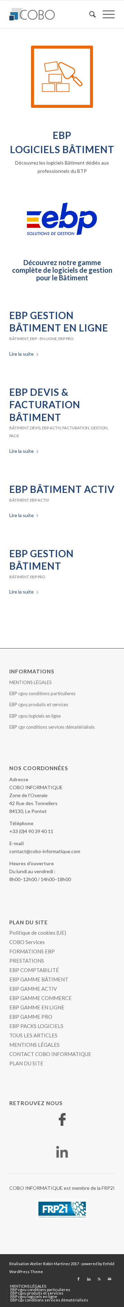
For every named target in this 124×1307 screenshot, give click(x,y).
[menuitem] (89, 14)
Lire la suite (21, 354)
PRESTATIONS (26, 961)
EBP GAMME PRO (30, 1017)
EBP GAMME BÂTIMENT (38, 979)
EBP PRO (65, 338)
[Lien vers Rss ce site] (99, 1279)
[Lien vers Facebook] (78, 1279)
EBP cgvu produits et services (38, 704)
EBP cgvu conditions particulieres (42, 693)
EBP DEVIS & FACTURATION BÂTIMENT (44, 404)
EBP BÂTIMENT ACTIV (62, 489)
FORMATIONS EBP (32, 951)
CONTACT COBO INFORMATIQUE (50, 1054)
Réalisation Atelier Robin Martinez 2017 (44, 1263)
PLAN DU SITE (26, 1063)
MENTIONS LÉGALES (30, 682)
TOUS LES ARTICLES (33, 1035)
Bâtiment (19, 338)
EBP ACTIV (51, 428)
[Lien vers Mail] (109, 1279)
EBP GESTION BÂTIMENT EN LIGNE (58, 321)
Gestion (99, 428)
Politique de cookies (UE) (37, 933)
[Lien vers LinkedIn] (89, 1279)
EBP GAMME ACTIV (33, 989)
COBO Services (27, 942)
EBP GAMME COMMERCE (40, 998)
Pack (14, 435)
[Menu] (105, 14)
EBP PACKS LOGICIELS (36, 1026)
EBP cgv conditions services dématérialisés (52, 727)
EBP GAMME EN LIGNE (36, 1007)
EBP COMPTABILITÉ (34, 970)
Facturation (75, 428)
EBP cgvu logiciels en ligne (35, 716)
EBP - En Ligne (43, 338)
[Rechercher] (89, 14)
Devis (35, 428)
